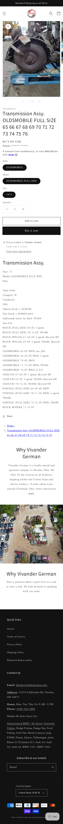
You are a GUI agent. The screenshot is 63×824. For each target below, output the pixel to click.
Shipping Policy (15, 652)
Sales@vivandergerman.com (32, 685)
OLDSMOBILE (14, 167)
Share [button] (10, 416)
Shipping (6, 145)
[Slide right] (39, 101)
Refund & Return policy (19, 660)
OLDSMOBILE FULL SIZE (21, 181)
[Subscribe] (52, 767)
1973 (9, 194)
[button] (4, 13)
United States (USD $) (29, 793)
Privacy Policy (14, 644)
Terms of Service (16, 637)
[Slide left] (23, 101)
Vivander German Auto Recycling (27, 817)
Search (10, 629)
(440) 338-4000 (25, 709)
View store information (18, 251)
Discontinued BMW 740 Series (24, 723)
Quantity (7, 202)
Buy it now (31, 231)
